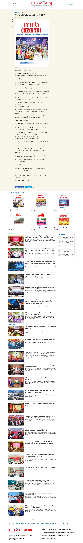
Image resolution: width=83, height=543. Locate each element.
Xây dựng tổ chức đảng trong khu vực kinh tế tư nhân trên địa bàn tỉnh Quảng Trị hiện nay (40, 468)
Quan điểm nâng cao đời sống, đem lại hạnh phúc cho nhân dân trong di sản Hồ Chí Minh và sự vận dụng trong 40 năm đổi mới (40, 250)
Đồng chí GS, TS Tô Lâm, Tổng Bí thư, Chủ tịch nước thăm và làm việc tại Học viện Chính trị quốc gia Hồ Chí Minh (40, 236)
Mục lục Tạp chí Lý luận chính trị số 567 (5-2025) (68, 246)
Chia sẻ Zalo (29, 187)
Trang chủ (17, 12)
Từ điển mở (62, 8)
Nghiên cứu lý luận (16, 8)
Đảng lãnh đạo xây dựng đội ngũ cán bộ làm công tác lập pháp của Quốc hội (39, 404)
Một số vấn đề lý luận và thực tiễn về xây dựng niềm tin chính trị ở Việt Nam (39, 493)
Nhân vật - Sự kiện (40, 8)
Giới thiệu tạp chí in (23, 12)
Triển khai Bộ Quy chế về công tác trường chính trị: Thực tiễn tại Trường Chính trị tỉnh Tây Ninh (39, 455)
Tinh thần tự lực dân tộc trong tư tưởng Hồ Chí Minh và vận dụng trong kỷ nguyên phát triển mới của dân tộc (40, 417)
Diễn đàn (47, 8)
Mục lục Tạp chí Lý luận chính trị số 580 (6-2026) (41, 209)
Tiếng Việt (69, 4)
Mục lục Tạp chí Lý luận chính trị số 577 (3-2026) (41, 228)
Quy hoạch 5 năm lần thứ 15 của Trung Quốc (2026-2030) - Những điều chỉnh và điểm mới (40, 391)
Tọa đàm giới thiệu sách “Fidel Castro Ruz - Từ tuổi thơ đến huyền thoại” (40, 327)
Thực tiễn (33, 8)
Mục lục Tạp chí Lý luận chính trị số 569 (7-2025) (68, 238)
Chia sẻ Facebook (20, 187)
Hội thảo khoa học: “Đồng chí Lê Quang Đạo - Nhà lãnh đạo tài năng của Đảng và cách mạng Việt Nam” (40, 429)
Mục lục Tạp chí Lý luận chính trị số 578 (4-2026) (18, 228)
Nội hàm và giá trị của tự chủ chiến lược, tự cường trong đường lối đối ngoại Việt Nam (39, 287)
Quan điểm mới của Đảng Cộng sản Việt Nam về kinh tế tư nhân (40, 340)
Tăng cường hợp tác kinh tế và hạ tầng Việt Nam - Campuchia (38, 378)
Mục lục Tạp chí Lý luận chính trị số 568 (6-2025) (68, 255)
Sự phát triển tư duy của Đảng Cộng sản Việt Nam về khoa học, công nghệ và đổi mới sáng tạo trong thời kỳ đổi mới (40, 262)
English (73, 4)
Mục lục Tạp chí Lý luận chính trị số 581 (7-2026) (18, 209)
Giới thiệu (68, 8)
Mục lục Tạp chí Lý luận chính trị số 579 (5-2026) (64, 209)
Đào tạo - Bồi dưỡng (25, 8)
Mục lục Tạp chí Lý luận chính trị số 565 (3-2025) (68, 242)
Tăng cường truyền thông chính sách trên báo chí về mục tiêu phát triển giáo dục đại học (40, 313)
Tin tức (56, 8)
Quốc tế (52, 8)
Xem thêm (32, 519)
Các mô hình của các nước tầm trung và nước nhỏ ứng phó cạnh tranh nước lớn (40, 365)
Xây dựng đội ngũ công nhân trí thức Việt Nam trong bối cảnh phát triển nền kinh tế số (39, 506)
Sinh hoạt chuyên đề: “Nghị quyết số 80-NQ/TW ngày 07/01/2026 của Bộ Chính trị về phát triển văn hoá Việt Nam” (39, 443)
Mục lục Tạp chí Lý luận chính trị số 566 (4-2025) (68, 250)
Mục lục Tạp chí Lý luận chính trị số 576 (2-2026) (64, 228)
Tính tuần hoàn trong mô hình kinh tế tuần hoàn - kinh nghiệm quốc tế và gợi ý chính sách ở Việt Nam (39, 275)
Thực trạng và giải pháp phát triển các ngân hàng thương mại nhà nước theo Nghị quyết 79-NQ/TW (39, 481)
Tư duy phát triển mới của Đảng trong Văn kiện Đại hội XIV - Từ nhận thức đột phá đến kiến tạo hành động (40, 353)
